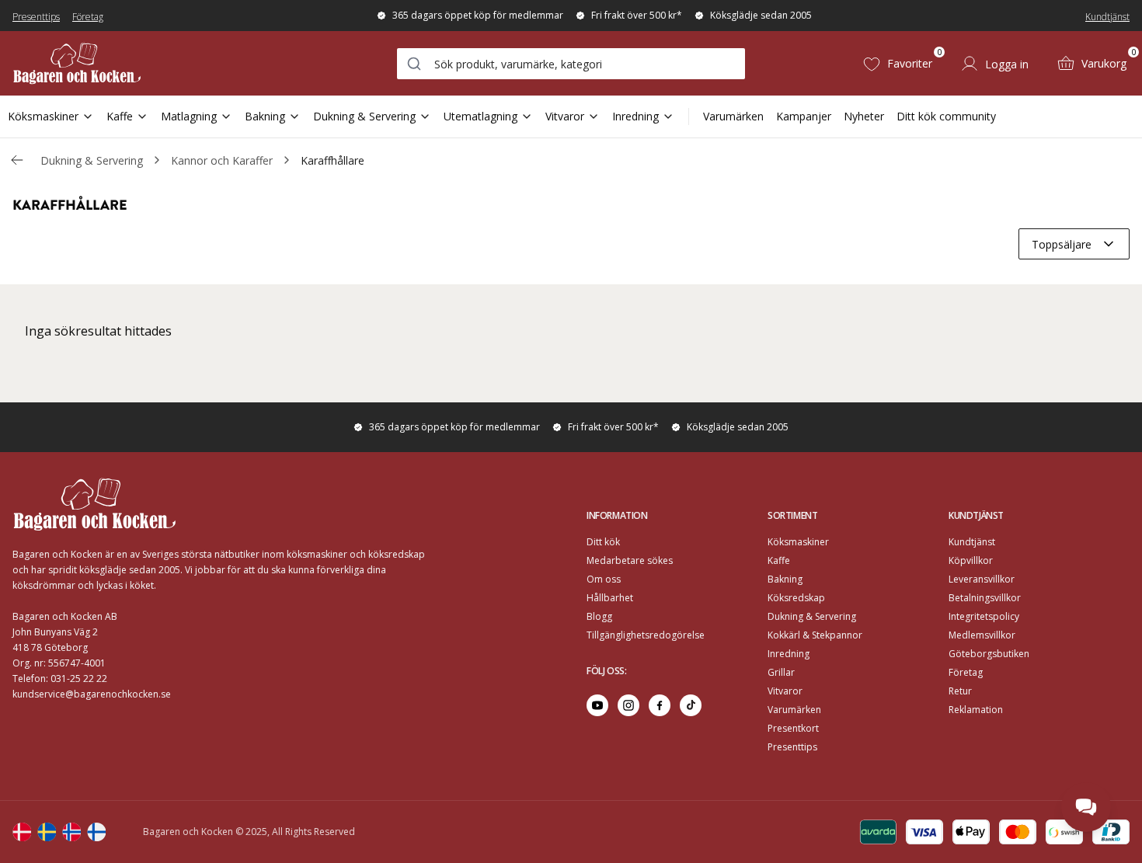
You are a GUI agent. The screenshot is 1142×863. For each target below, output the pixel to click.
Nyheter (864, 116)
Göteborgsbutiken (989, 653)
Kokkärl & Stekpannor (815, 635)
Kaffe (119, 116)
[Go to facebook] (659, 705)
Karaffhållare (332, 160)
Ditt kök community (946, 116)
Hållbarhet (610, 597)
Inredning (635, 116)
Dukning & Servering (364, 116)
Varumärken (733, 116)
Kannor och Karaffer (222, 160)
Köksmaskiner (43, 116)
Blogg (599, 616)
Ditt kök (603, 541)
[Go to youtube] (597, 705)
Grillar (781, 672)
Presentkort (793, 728)
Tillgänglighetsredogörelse (646, 635)
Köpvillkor (971, 560)
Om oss (604, 579)
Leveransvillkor (982, 579)
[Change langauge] (21, 832)
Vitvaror (564, 116)
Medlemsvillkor (982, 635)
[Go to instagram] (628, 705)
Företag (87, 16)
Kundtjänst (1107, 16)
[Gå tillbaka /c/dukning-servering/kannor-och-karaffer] (17, 160)
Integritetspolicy (984, 616)
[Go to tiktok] (691, 705)
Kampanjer (803, 116)
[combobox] (571, 63)
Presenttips (36, 16)
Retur (960, 691)
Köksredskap (796, 597)
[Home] (76, 63)
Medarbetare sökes (630, 560)
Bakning (265, 116)
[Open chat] (1086, 807)
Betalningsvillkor (985, 597)
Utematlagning (480, 116)
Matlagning (189, 116)
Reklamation (976, 709)
